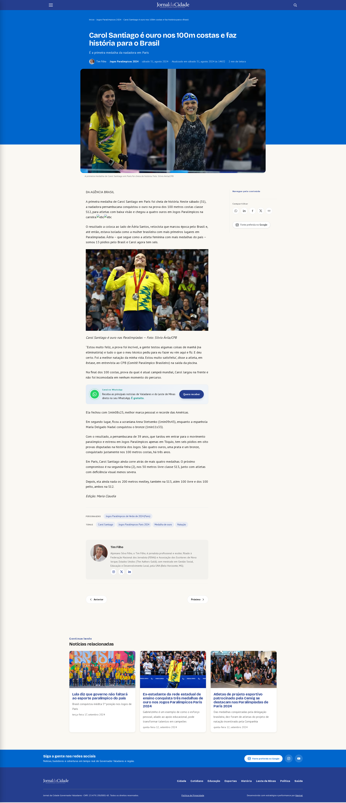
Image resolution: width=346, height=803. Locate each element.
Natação (181, 524)
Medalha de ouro (163, 524)
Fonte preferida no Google (265, 758)
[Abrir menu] (51, 5)
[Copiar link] (269, 210)
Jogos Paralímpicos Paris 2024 (134, 524)
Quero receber (191, 394)
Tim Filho (101, 61)
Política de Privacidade (192, 795)
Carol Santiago (105, 524)
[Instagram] (113, 572)
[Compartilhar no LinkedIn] (244, 210)
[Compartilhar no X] (260, 210)
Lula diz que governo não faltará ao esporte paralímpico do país (99, 696)
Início (91, 19)
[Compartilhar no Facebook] (252, 210)
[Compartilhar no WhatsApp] (235, 210)
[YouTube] (299, 758)
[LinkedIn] (129, 572)
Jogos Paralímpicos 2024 (109, 19)
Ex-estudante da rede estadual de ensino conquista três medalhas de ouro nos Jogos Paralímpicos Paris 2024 (173, 700)
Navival (299, 795)
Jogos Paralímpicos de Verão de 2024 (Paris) (128, 516)
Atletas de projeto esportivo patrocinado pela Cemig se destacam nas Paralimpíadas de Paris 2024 (241, 700)
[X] (121, 572)
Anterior (98, 599)
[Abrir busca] (295, 5)
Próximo (195, 599)
